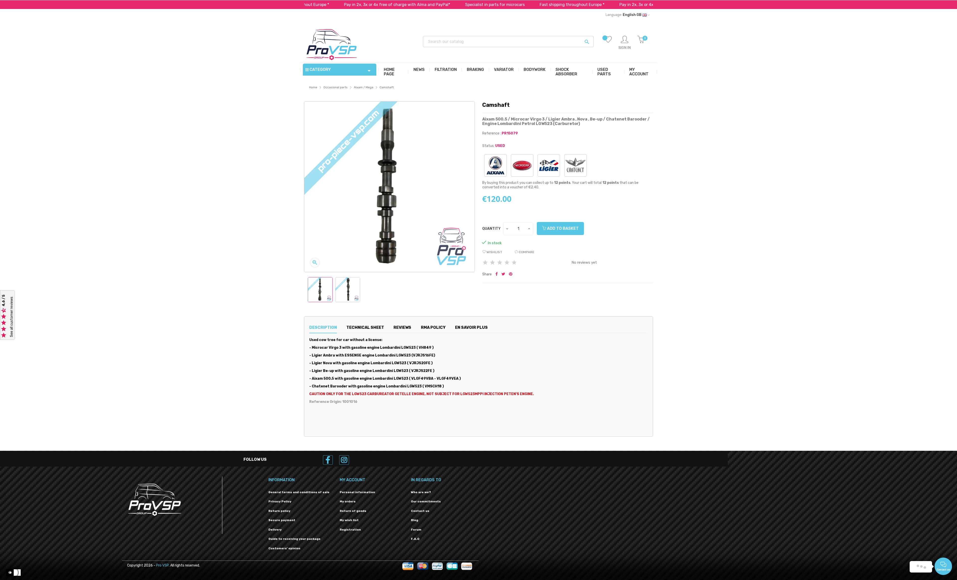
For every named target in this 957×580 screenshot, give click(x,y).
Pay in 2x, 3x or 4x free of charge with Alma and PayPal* (367, 4)
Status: (488, 146)
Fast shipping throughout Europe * (542, 4)
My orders (348, 501)
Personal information (357, 492)
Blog (414, 520)
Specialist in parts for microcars (465, 4)
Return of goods (353, 511)
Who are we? (421, 492)
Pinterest (510, 274)
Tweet (503, 274)
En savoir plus (471, 327)
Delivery (275, 529)
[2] (492, 262)
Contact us (420, 511)
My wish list (349, 520)
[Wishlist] (608, 43)
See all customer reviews (11, 317)
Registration (350, 529)
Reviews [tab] (402, 327)
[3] (500, 262)
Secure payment (281, 520)
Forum (416, 529)
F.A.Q (415, 539)
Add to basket (562, 228)
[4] (507, 262)
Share (496, 274)
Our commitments (426, 501)
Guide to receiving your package (294, 539)
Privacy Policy (279, 501)
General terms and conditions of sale (298, 492)
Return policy (279, 511)
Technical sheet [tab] (365, 327)
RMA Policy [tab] (433, 327)
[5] (514, 262)
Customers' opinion (284, 548)
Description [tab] (323, 327)
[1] (485, 262)
